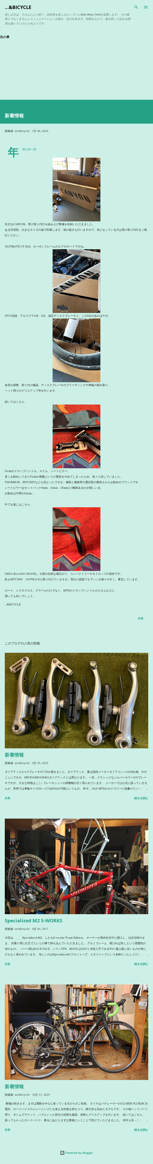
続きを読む (141, 798)
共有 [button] (140, 618)
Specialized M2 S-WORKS (33, 920)
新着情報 (14, 754)
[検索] (136, 7)
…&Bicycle (18, 7)
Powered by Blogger (79, 1153)
